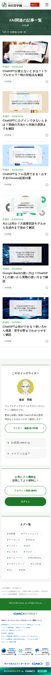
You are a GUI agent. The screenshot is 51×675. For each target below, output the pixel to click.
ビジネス (12, 552)
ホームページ (14, 558)
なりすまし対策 (33, 639)
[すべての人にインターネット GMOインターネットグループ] (22, 663)
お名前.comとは (20, 442)
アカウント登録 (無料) (25, 490)
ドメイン (12, 546)
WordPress (34, 558)
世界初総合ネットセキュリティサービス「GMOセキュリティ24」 (21, 625)
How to (30, 539)
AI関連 (8, 81)
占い (10, 570)
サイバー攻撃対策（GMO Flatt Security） (13, 639)
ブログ (28, 552)
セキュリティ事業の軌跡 (8, 642)
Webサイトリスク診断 (23, 627)
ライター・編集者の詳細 (25, 428)
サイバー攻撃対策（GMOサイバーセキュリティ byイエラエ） (20, 636)
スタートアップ (16, 564)
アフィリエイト (30, 533)
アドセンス (13, 539)
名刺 (22, 570)
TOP (4, 32)
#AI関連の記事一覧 (18, 32)
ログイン (25, 501)
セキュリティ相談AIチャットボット (12, 630)
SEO (27, 546)
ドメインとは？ (20, 453)
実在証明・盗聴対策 (7, 633)
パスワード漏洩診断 (7, 627)
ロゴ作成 (35, 564)
